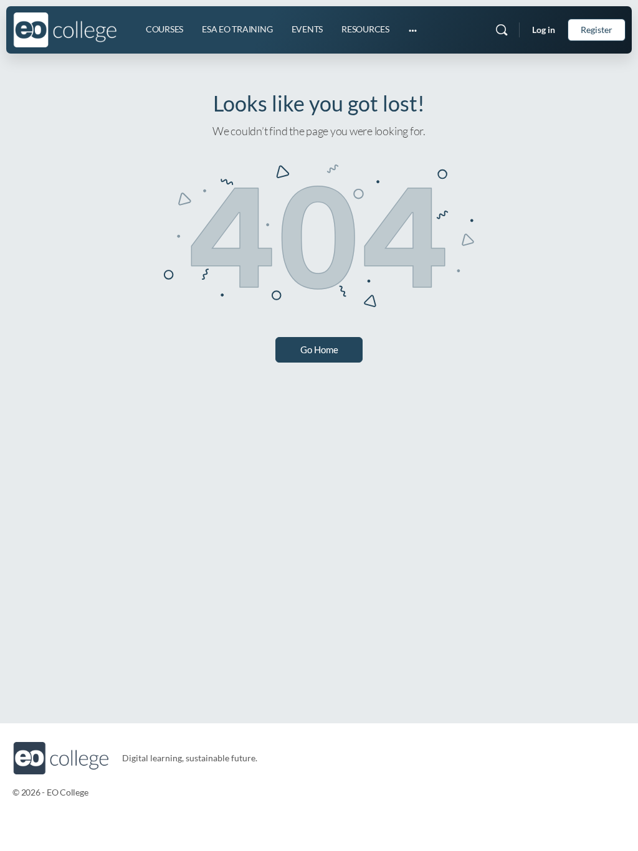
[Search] (501, 29)
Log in (543, 29)
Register (596, 29)
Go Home (319, 349)
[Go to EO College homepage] (65, 28)
